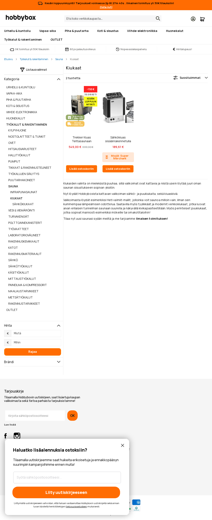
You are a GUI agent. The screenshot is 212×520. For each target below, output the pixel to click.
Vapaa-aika (14, 93)
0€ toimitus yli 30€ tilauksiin (32, 49)
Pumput (14, 161)
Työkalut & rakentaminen (34, 59)
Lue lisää (10, 424)
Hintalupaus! (182, 49)
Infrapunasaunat (23, 192)
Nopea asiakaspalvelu (133, 49)
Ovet (12, 143)
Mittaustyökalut (22, 279)
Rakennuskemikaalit (23, 241)
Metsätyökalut (20, 297)
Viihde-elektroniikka (21, 112)
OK (72, 415)
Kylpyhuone (17, 130)
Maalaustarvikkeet (23, 291)
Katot (13, 248)
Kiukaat (16, 198)
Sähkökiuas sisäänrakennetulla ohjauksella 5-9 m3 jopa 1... (118, 139)
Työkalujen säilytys (23, 174)
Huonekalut (15, 118)
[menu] (106, 35)
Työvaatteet (18, 229)
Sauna (59, 59)
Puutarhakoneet (21, 180)
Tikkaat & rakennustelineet (29, 168)
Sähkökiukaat (23, 204)
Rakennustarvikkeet (24, 303)
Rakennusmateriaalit (25, 254)
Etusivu (8, 59)
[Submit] (157, 18)
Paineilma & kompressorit (27, 285)
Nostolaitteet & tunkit (27, 136)
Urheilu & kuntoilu (20, 87)
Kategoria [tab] (11, 79)
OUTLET (12, 310)
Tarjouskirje (14, 391)
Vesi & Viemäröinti (21, 210)
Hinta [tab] (8, 325)
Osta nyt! (106, 7)
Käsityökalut (18, 272)
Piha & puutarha (18, 100)
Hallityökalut (19, 155)
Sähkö (13, 260)
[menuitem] (18, 31)
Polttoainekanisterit (25, 223)
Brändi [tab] (9, 362)
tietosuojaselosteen (76, 506)
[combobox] (112, 18)
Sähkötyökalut (20, 266)
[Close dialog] (122, 445)
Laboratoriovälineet (24, 235)
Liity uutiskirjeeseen (66, 492)
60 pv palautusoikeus (83, 49)
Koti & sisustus (17, 106)
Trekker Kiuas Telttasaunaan (82, 139)
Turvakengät (18, 216)
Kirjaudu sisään (193, 19)
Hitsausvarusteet (22, 149)
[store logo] (21, 18)
